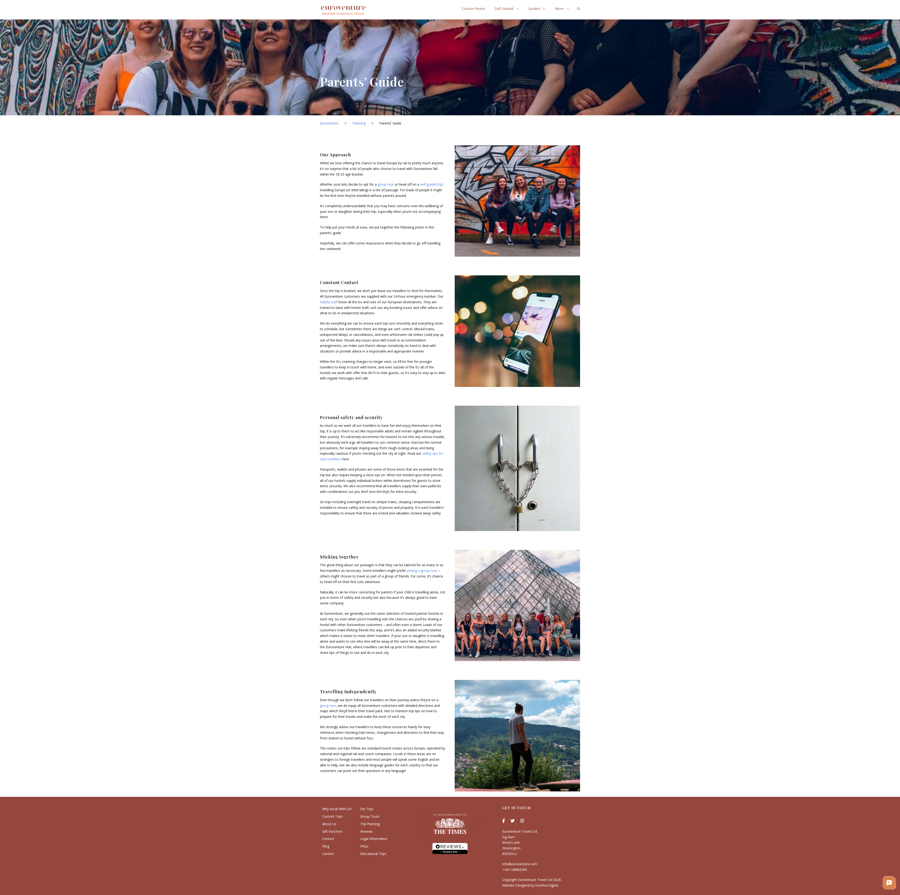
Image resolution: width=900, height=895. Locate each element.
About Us (329, 824)
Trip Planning (370, 824)
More (559, 8)
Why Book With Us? (337, 809)
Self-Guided (504, 8)
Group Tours (369, 816)
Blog (325, 846)
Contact (328, 838)
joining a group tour (422, 570)
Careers (328, 853)
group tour (386, 184)
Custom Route (473, 8)
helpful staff (329, 302)
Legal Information (373, 838)
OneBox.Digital (546, 885)
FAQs (364, 846)
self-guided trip (431, 184)
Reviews (366, 831)
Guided (534, 8)
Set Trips (367, 809)
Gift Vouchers (332, 831)
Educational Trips (373, 853)
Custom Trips (332, 816)
